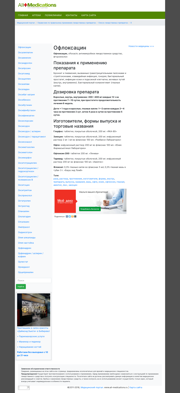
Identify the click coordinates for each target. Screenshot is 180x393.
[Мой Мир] (75, 216)
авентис (57, 185)
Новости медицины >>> (141, 46)
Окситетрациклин (27, 163)
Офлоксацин (24, 47)
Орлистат (23, 261)
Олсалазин (23, 221)
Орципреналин (25, 272)
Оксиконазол (25, 142)
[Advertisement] (90, 34)
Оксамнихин (24, 57)
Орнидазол (24, 267)
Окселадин (23, 89)
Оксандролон (25, 63)
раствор (63, 178)
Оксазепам (23, 84)
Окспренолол (25, 195)
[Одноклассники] (72, 216)
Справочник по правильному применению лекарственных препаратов (67, 23)
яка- (65, 185)
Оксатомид (24, 73)
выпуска (69, 181)
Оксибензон (24, 99)
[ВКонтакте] (67, 216)
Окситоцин (24, 185)
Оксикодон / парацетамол (32, 136)
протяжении (75, 178)
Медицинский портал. (92, 387)
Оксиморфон (24, 157)
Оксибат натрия (26, 94)
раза (55, 178)
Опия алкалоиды (26, 237)
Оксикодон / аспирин (29, 131)
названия (80, 181)
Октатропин (24, 200)
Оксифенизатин (26, 115)
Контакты (71, 15)
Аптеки (36, 15)
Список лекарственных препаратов (113, 23)
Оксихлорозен (25, 120)
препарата (58, 181)
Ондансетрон (25, 232)
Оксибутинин (25, 105)
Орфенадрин (24, 248)
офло (95, 181)
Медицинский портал (26, 23)
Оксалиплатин (25, 52)
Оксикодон (24, 126)
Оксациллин (24, 78)
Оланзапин (23, 211)
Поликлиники (53, 15)
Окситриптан (25, 190)
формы (102, 178)
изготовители (90, 178)
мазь (88, 181)
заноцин (73, 185)
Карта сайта (88, 15)
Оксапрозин (24, 68)
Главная (23, 15)
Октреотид (24, 206)
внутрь (110, 178)
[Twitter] (69, 216)
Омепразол (24, 227)
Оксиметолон (25, 152)
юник (101, 181)
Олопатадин (24, 216)
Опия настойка (26, 242)
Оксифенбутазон (26, 110)
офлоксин (110, 181)
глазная (120, 181)
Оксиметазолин (26, 147)
